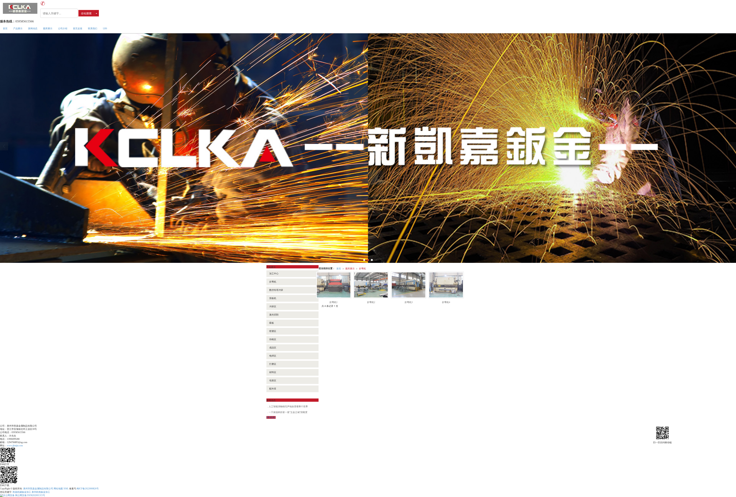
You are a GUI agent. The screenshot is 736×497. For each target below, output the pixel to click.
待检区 (272, 339)
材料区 (272, 372)
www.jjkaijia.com (15, 445)
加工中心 (273, 273)
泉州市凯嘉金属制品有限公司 (38, 488)
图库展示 (47, 28)
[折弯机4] (446, 284)
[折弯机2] (371, 284)
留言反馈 (77, 28)
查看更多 (271, 417)
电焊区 (272, 355)
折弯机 (362, 268)
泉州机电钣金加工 (41, 492)
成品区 (272, 347)
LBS (105, 28)
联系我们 (92, 28)
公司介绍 (62, 28)
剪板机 (272, 298)
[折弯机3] (408, 284)
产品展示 (17, 28)
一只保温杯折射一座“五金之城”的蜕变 (288, 412)
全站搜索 (86, 13)
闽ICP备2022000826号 (88, 488)
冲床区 (272, 306)
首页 (5, 28)
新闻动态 (32, 28)
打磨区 (272, 364)
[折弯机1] (333, 284)
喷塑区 (272, 331)
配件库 (272, 388)
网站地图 (58, 488)
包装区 (272, 380)
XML (66, 488)
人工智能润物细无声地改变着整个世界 (288, 406)
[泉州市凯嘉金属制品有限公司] (20, 8)
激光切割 (273, 314)
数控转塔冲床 (276, 290)
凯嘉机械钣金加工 (22, 492)
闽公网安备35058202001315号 (24, 495)
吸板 (271, 323)
